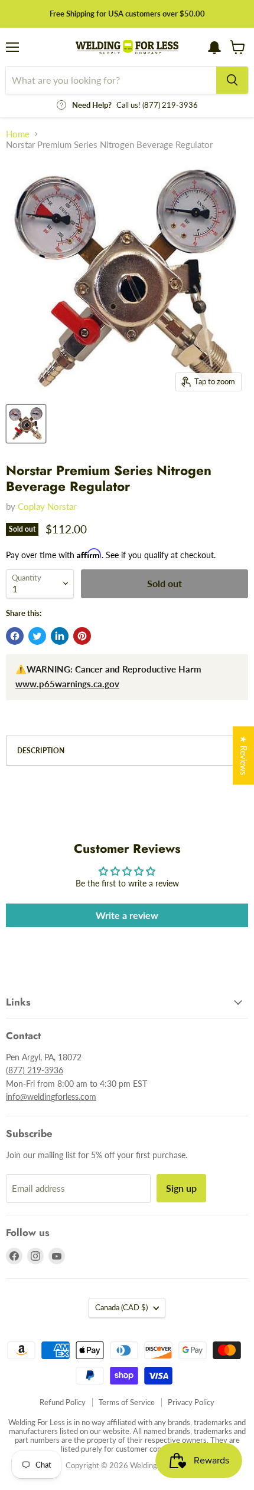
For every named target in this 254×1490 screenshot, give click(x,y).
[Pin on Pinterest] (82, 636)
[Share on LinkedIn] (60, 636)
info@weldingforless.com (51, 1097)
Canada (121, 1307)
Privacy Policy (191, 1402)
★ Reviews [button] (244, 755)
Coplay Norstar (47, 506)
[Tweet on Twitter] (37, 636)
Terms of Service (127, 1402)
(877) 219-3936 (34, 1070)
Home (18, 134)
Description (40, 750)
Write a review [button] (127, 915)
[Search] (232, 80)
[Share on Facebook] (15, 636)
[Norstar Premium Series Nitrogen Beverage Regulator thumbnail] (25, 424)
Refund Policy (63, 1402)
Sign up (181, 1188)
